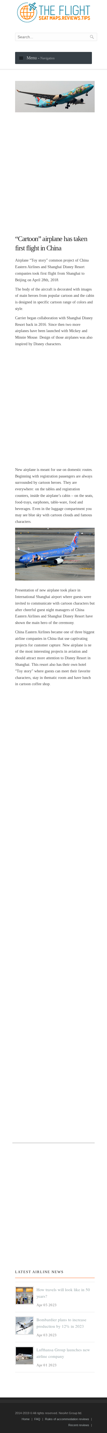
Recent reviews (78, 1425)
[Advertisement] (53, 171)
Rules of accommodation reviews (67, 1419)
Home (26, 1419)
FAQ (37, 1419)
